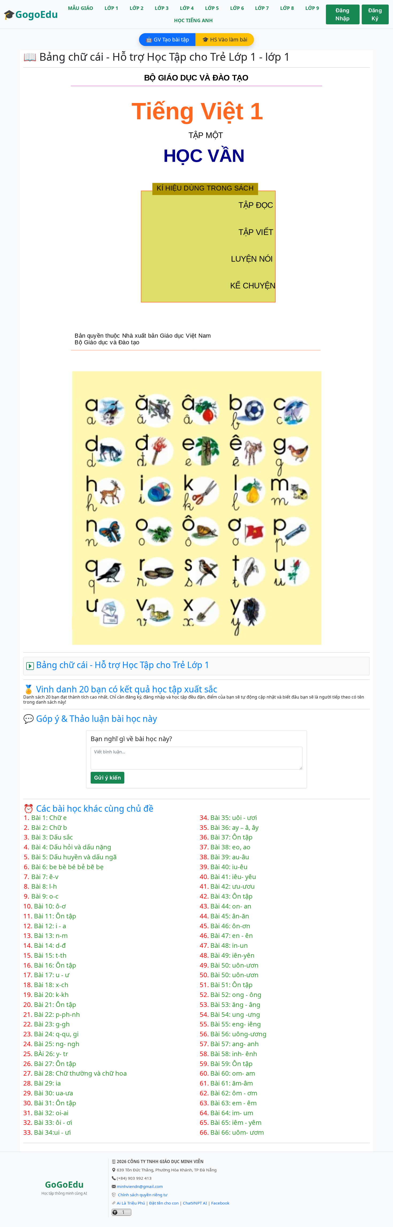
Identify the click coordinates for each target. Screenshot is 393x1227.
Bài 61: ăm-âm (231, 1083)
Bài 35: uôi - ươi (233, 818)
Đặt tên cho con (164, 1203)
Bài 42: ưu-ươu (232, 886)
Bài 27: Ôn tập (55, 1064)
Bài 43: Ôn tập (231, 896)
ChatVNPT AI (195, 1203)
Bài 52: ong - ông (235, 995)
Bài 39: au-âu (229, 857)
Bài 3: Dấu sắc (52, 837)
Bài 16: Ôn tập (55, 965)
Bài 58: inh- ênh (233, 1054)
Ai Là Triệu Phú (131, 1203)
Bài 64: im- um (231, 1113)
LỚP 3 (161, 8)
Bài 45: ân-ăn (229, 916)
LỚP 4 (187, 8)
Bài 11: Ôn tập (55, 916)
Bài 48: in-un (229, 945)
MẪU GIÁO (80, 8)
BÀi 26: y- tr (51, 1054)
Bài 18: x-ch (51, 985)
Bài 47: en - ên (231, 936)
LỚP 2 (136, 8)
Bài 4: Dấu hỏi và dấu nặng (71, 847)
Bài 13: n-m (51, 936)
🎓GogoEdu (30, 14)
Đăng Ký (375, 14)
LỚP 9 (312, 8)
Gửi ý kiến (107, 777)
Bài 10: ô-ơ (50, 906)
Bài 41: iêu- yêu (233, 877)
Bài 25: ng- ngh (56, 1044)
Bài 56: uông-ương (238, 1034)
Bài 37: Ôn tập (231, 837)
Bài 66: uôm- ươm (237, 1132)
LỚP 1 (111, 8)
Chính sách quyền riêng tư (142, 1194)
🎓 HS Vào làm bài (224, 39)
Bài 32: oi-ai (51, 1113)
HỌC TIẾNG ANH (193, 20)
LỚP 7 (262, 8)
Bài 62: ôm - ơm (233, 1093)
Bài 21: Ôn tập (55, 1005)
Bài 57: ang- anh (234, 1044)
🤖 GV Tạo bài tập (167, 39)
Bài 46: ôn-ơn (230, 926)
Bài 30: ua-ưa (53, 1093)
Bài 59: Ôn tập (231, 1064)
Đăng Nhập (343, 14)
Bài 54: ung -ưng (235, 1014)
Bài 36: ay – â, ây (234, 827)
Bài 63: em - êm (233, 1103)
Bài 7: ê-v (44, 877)
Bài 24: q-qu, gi (56, 1034)
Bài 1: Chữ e (49, 818)
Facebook (220, 1203)
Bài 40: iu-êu (229, 867)
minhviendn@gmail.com (140, 1186)
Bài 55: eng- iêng (235, 1024)
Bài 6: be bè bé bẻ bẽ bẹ (67, 867)
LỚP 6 (237, 8)
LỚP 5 (212, 8)
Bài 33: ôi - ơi (53, 1122)
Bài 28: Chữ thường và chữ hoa (80, 1073)
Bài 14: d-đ (50, 945)
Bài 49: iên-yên (232, 955)
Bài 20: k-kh (51, 995)
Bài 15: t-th (50, 955)
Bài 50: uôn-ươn (234, 965)
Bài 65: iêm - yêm (235, 1122)
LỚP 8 (287, 8)
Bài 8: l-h (44, 886)
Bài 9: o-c (45, 896)
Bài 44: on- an (230, 906)
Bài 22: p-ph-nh (57, 1014)
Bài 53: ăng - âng (235, 1005)
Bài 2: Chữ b (49, 827)
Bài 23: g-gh (52, 1024)
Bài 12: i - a (50, 926)
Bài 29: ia (47, 1083)
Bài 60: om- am (232, 1073)
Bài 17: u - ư (51, 975)
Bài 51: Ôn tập (231, 985)
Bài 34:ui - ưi (52, 1132)
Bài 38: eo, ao (230, 847)
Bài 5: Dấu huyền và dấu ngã (74, 857)
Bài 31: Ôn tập (55, 1103)
